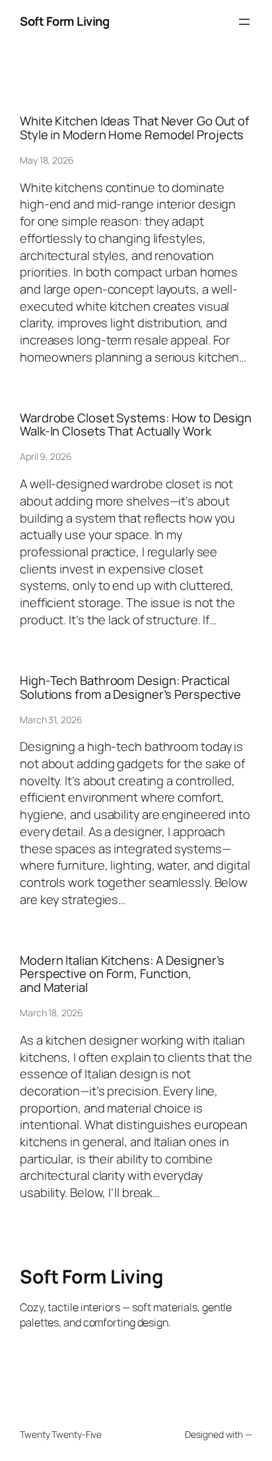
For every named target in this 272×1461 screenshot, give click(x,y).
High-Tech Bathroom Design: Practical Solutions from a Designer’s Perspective (130, 687)
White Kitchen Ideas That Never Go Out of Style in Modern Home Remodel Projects (135, 127)
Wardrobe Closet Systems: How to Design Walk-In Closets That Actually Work (136, 424)
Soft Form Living (64, 21)
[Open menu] (244, 22)
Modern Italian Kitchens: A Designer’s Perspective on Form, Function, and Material (122, 974)
